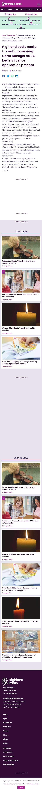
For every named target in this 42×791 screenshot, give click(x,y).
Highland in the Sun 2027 (31, 24)
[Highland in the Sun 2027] (31, 22)
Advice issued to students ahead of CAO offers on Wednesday (20, 295)
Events (38, 10)
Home (4, 35)
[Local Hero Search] (9, 18)
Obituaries (19, 10)
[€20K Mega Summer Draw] (11, 22)
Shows (5, 735)
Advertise (7, 748)
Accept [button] (21, 787)
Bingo (5, 739)
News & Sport (11, 35)
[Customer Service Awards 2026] (28, 18)
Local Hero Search (8, 20)
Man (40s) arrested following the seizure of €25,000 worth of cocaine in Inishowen (19, 656)
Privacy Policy (8, 764)
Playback (29, 10)
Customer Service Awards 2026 (29, 20)
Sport (10, 10)
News (3, 10)
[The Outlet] (21, 26)
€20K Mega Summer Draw (11, 24)
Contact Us (7, 752)
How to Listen (8, 756)
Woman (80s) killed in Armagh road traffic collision (18, 329)
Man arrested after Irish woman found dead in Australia (20, 622)
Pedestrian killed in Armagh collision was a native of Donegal (18, 262)
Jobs (5, 743)
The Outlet (21, 28)
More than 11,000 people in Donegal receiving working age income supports (19, 363)
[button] (3, 76)
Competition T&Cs (10, 760)
